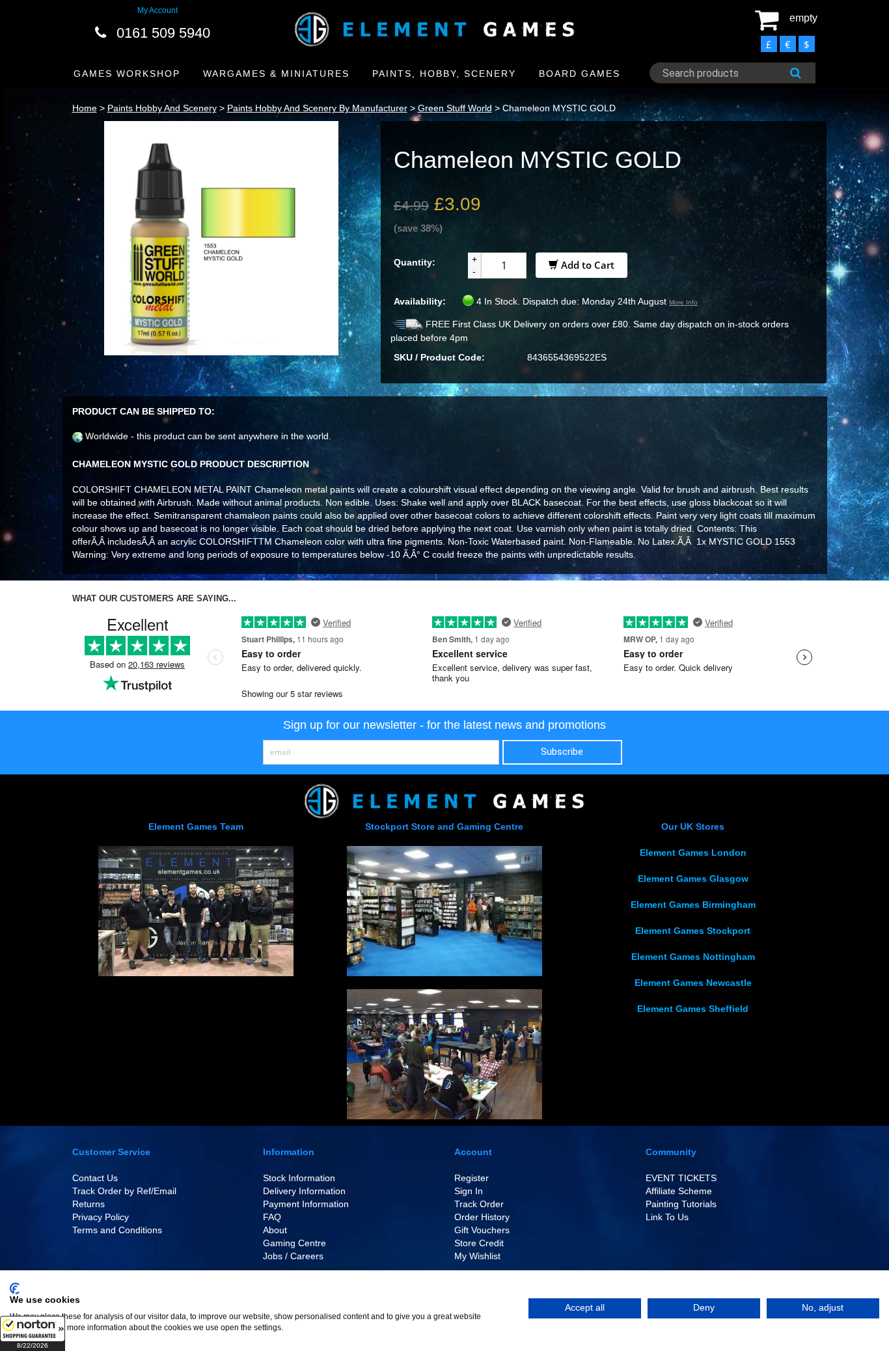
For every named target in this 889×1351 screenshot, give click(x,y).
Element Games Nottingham (693, 956)
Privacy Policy (100, 1217)
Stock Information (299, 1178)
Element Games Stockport (692, 930)
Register (471, 1178)
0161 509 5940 (163, 33)
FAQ (272, 1217)
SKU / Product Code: (439, 357)
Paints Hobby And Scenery (162, 108)
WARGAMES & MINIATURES (276, 73)
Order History (482, 1217)
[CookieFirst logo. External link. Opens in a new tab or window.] (15, 1288)
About (275, 1230)
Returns (88, 1204)
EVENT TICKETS (681, 1178)
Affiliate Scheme (679, 1191)
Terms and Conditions (117, 1230)
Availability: (420, 301)
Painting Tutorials (681, 1204)
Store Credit (479, 1243)
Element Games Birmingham (693, 904)
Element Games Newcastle (693, 982)
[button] (32, 1333)
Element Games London (693, 852)
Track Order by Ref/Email (124, 1191)
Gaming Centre (294, 1243)
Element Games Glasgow (693, 878)
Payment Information (306, 1204)
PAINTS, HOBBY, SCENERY (444, 73)
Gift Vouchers (482, 1230)
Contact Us (95, 1178)
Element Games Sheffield (692, 1008)
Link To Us (667, 1217)
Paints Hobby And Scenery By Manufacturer (317, 108)
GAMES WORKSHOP (127, 73)
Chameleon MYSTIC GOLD (559, 108)
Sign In (468, 1191)
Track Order (479, 1204)
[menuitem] (127, 73)
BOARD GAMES (579, 73)
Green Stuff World (455, 108)
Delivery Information (304, 1191)
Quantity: (414, 262)
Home (84, 108)
